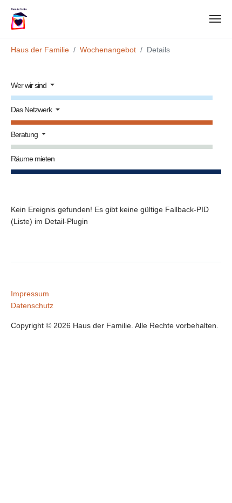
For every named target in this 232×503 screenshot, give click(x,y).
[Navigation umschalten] (215, 19)
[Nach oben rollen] (209, 480)
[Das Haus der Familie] (24, 19)
